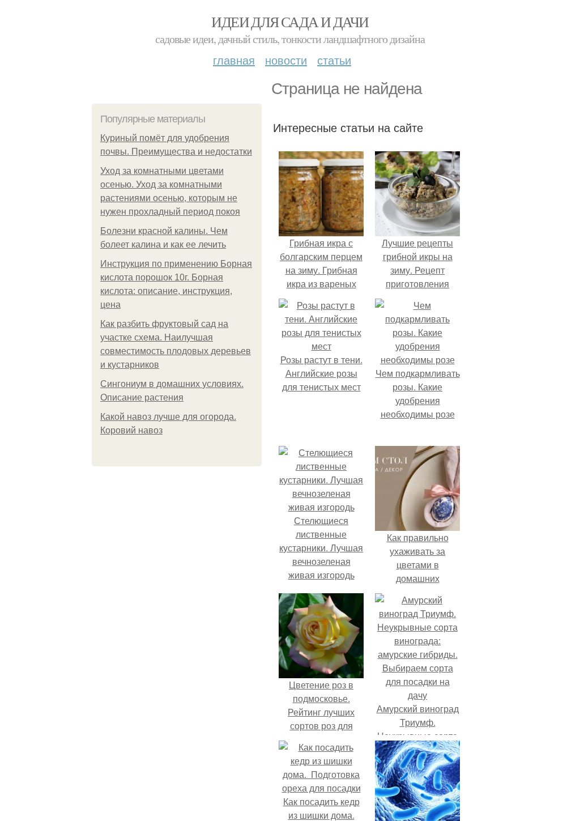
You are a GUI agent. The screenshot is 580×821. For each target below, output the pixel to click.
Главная (234, 60)
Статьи (334, 60)
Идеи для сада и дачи (289, 21)
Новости (286, 60)
